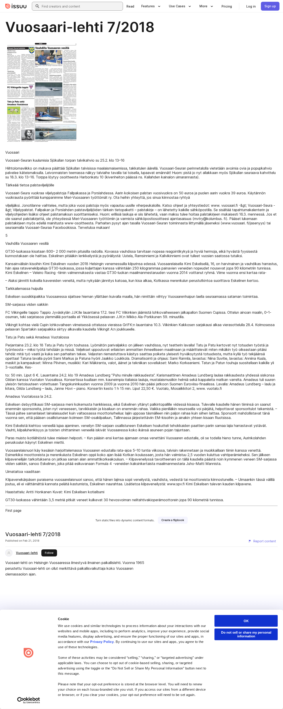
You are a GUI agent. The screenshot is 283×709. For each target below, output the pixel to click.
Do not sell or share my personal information (246, 634)
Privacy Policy (102, 642)
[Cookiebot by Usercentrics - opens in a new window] (28, 700)
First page (13, 510)
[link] (130, 6)
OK (246, 621)
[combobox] (81, 6)
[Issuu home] (16, 6)
